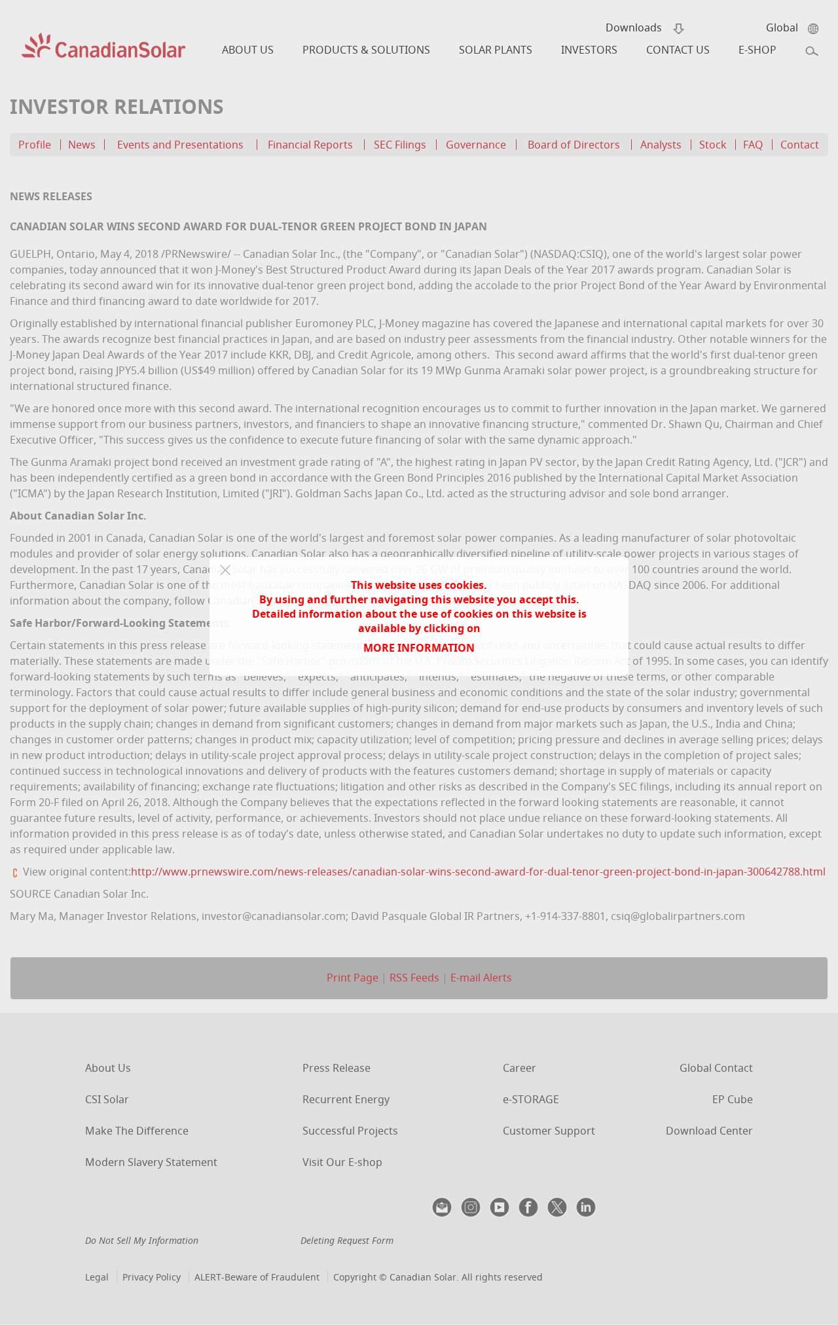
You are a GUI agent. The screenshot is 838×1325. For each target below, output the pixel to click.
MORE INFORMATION (419, 648)
